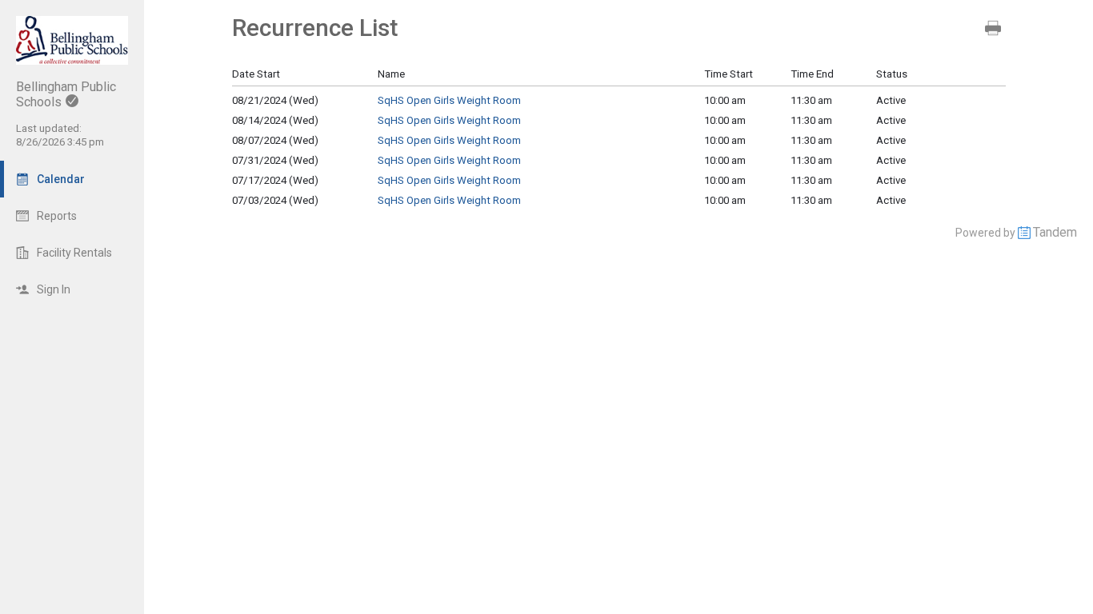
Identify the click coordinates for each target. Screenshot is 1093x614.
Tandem (1055, 232)
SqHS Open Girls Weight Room (449, 100)
